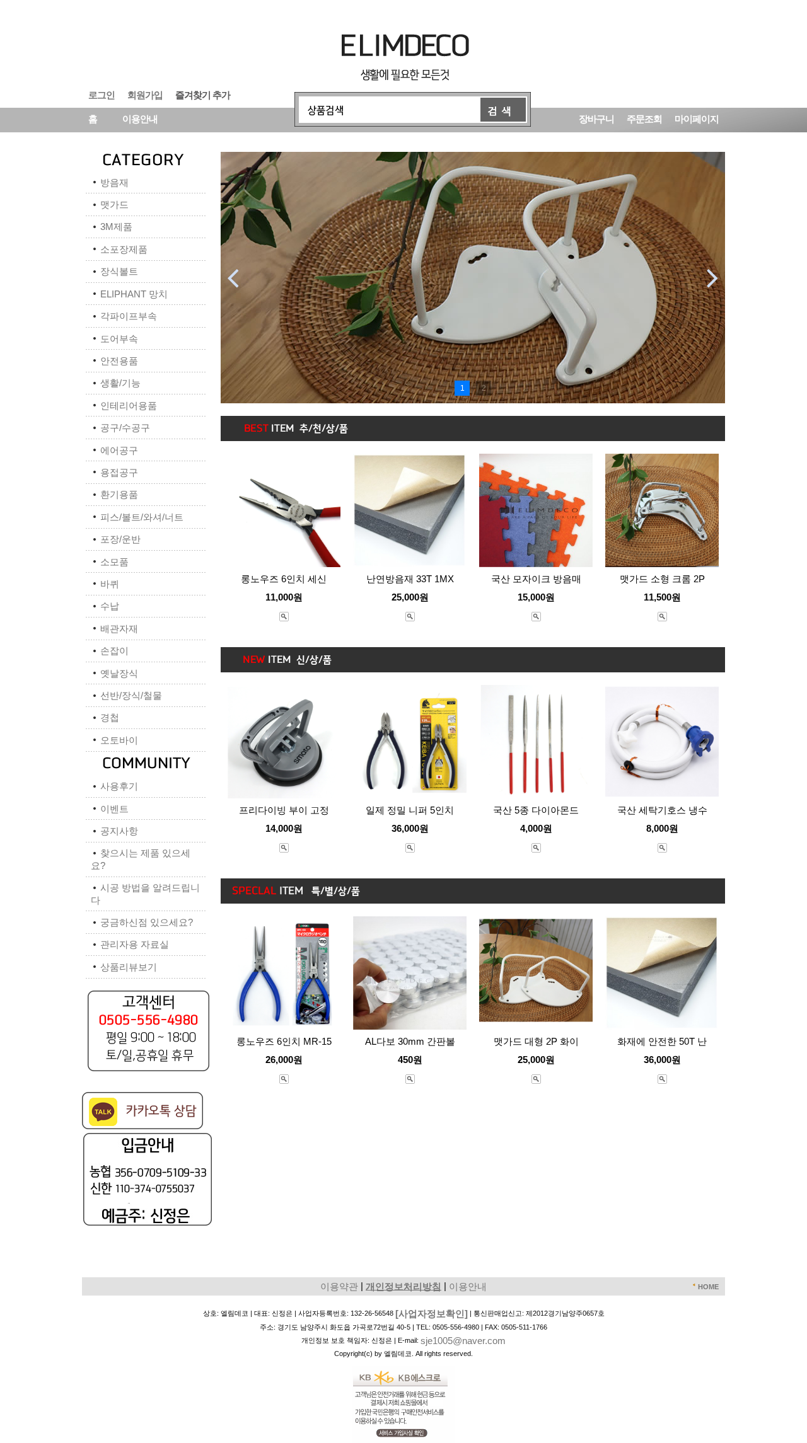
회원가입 (145, 94)
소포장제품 (124, 249)
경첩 (109, 717)
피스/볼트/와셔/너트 (141, 517)
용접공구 (119, 472)
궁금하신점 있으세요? (146, 922)
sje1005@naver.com (463, 1340)
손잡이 (114, 650)
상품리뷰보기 (128, 967)
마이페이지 (697, 118)
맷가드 (114, 204)
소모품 (114, 561)
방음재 (114, 182)
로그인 (101, 94)
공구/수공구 (125, 427)
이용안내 (140, 118)
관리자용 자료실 (134, 944)
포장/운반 (120, 539)
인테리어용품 (128, 405)
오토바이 (119, 740)
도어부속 (119, 338)
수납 (109, 606)
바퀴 (109, 583)
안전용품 (119, 360)
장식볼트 (119, 271)
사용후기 (119, 786)
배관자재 (119, 628)
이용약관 (339, 1285)
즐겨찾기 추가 (202, 94)
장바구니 (596, 118)
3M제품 (116, 226)
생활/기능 (120, 382)
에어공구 (119, 450)
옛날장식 (119, 673)
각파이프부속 (128, 316)
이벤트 (114, 808)
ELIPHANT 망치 (134, 294)
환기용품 (119, 494)
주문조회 (644, 118)
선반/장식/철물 (131, 695)
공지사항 (119, 830)
